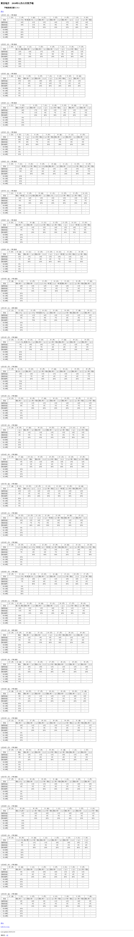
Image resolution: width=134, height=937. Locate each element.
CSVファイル (5, 927)
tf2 (7, 935)
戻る (2, 11)
